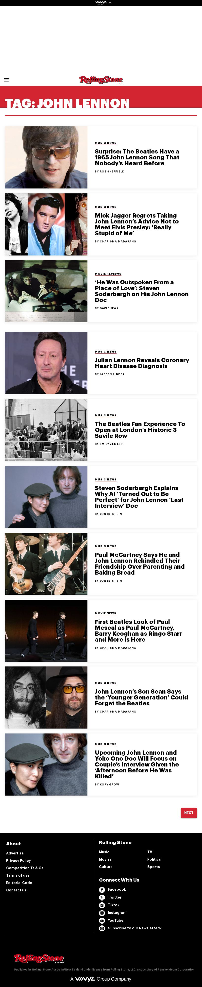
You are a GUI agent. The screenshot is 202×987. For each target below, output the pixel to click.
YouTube (115, 920)
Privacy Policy (18, 860)
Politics (154, 859)
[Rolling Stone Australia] (101, 81)
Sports (153, 866)
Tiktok (113, 905)
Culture (106, 866)
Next (189, 813)
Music (104, 852)
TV (149, 852)
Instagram (117, 912)
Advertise (15, 853)
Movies (105, 859)
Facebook (117, 889)
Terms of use (18, 875)
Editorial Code (19, 883)
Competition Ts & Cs (24, 868)
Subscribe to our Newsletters (134, 928)
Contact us (16, 890)
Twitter (114, 897)
